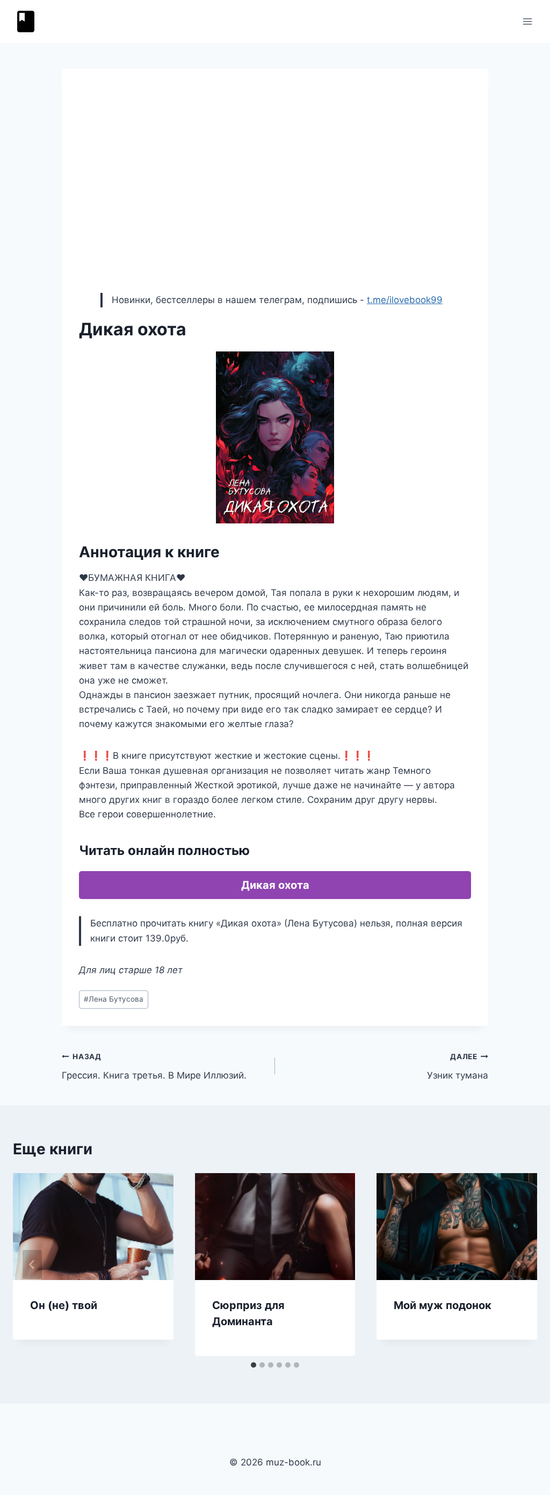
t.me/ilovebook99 (405, 299)
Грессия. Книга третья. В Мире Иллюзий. (154, 1066)
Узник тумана (457, 1066)
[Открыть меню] (527, 21)
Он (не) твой (63, 1305)
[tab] (253, 1365)
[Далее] (517, 1264)
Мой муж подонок (442, 1305)
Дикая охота (275, 885)
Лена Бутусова (113, 999)
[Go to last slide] (32, 1264)
